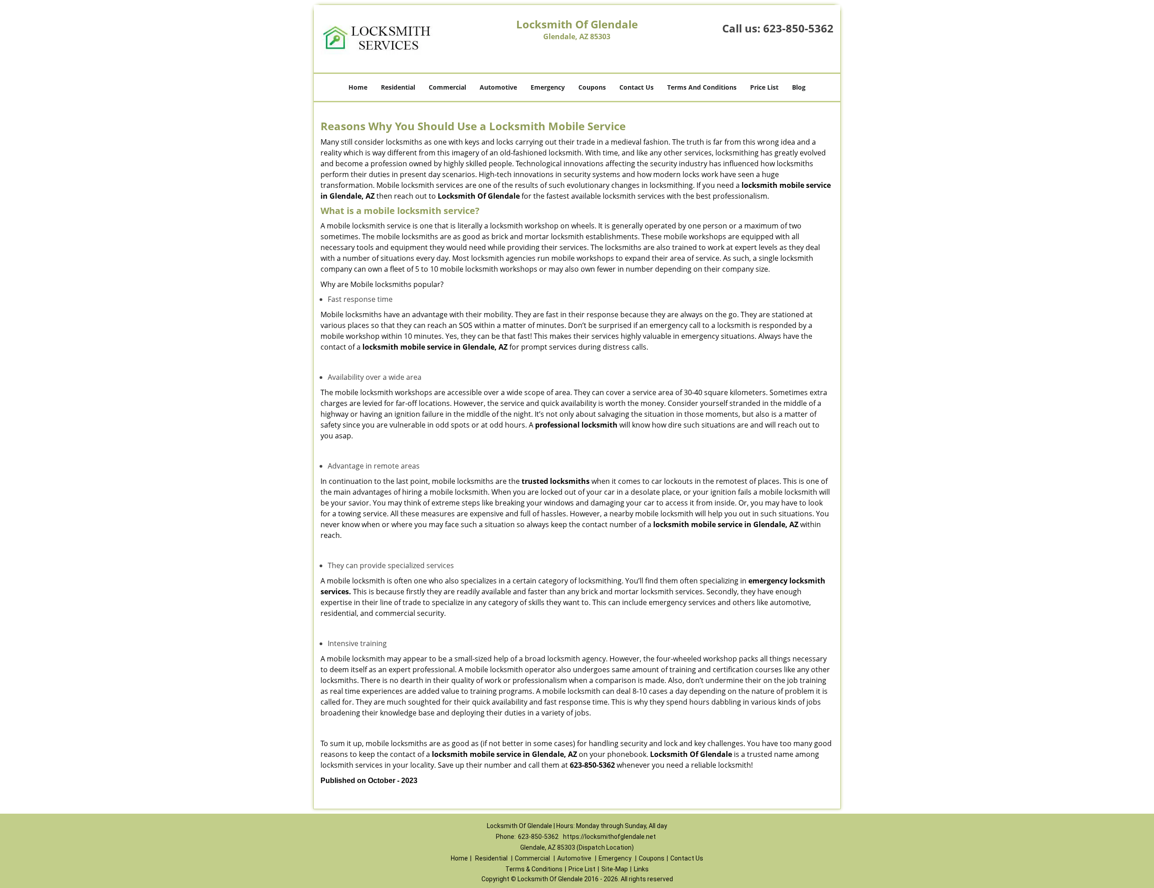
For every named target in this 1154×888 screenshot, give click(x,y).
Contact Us (636, 87)
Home (357, 87)
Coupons (592, 87)
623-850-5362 (798, 28)
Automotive (498, 87)
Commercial (447, 87)
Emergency (548, 87)
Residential (398, 87)
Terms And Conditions (702, 87)
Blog (799, 87)
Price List (764, 87)
